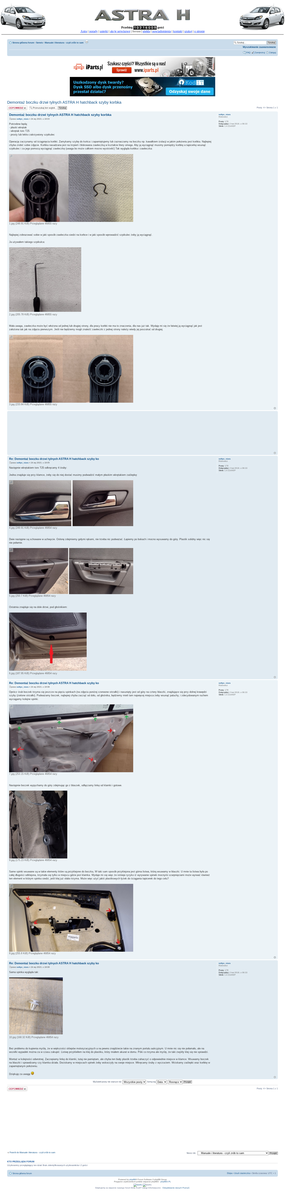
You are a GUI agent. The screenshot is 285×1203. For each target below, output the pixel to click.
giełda (146, 31)
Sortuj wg (151, 1082)
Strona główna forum (23, 42)
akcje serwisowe (120, 31)
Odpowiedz (12, 106)
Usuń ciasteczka (242, 1173)
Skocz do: (191, 1153)
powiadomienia (161, 31)
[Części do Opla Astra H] (142, 76)
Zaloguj (272, 52)
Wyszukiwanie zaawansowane (259, 47)
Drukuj (87, 42)
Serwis (39, 42)
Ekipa (229, 1173)
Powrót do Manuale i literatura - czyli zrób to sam (32, 1152)
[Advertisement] (82, 431)
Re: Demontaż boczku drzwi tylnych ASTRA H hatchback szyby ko (54, 458)
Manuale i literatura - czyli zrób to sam (64, 42)
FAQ (248, 52)
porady (93, 31)
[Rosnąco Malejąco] (180, 1082)
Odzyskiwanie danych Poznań (175, 1188)
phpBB (133, 1179)
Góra (275, 408)
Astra (83, 31)
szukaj (188, 31)
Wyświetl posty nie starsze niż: (108, 1082)
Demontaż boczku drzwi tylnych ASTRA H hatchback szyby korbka (64, 102)
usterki (104, 31)
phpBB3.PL (166, 1182)
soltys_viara (22, 119)
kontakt (177, 31)
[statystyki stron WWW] (138, 1185)
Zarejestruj (260, 52)
